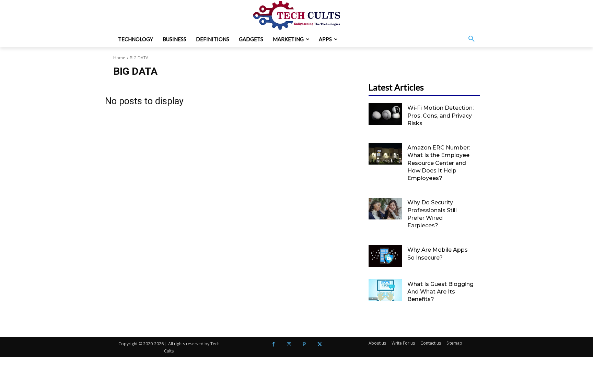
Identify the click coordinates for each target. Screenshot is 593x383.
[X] (320, 344)
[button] (471, 39)
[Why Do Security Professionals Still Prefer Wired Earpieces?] (385, 208)
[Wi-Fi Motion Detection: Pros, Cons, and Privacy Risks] (385, 114)
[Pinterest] (304, 344)
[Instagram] (289, 344)
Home (119, 58)
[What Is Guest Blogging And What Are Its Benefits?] (385, 290)
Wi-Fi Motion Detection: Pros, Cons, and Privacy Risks (440, 116)
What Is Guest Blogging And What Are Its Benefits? (440, 292)
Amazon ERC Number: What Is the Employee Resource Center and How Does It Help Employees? (438, 163)
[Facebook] (273, 344)
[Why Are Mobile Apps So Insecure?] (385, 256)
